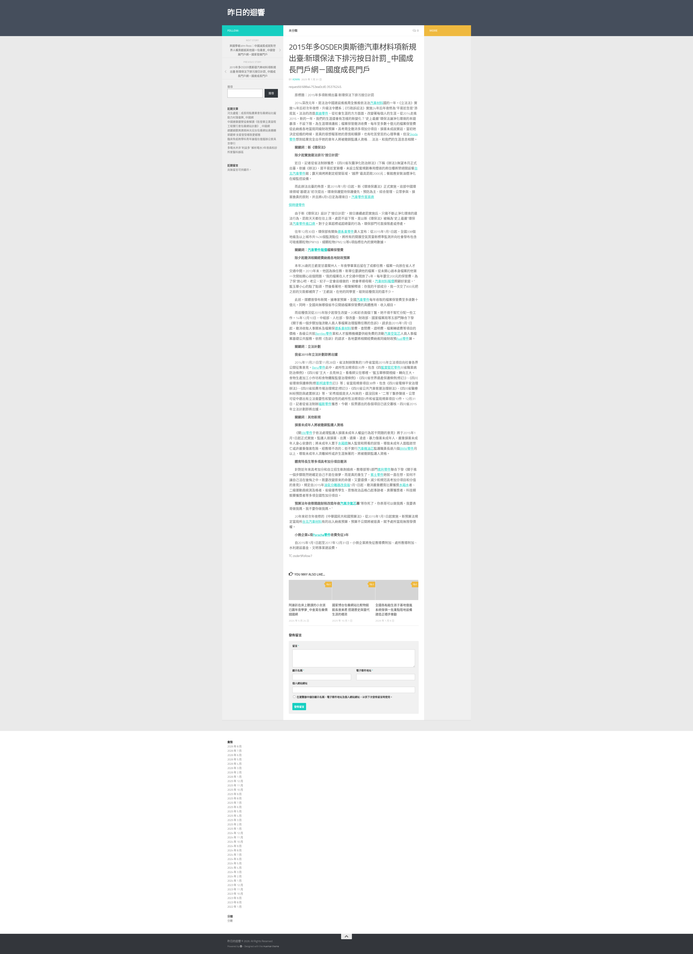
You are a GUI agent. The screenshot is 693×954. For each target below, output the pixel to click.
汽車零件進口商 (304, 224)
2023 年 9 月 (234, 898)
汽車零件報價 (317, 250)
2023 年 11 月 (235, 889)
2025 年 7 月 (234, 802)
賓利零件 (384, 470)
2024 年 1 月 (234, 880)
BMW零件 (407, 449)
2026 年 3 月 (234, 768)
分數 (230, 920)
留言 (295, 646)
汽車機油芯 (366, 449)
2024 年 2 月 (234, 876)
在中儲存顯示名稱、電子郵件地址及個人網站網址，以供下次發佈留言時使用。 (345, 697)
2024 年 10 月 (235, 841)
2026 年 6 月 (234, 755)
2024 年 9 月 (234, 846)
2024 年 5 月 (234, 863)
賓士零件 (377, 475)
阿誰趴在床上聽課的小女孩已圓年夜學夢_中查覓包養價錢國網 (308, 609)
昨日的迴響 (246, 12)
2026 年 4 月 (234, 763)
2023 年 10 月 (235, 893)
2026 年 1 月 (234, 776)
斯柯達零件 (324, 383)
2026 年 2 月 (234, 772)
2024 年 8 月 (234, 850)
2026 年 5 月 (234, 759)
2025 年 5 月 (234, 811)
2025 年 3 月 (234, 820)
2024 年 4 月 (234, 867)
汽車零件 (362, 300)
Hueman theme (271, 946)
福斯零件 (325, 404)
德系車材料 (343, 328)
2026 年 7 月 (234, 750)
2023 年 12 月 (235, 885)
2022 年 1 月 (234, 906)
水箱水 (404, 485)
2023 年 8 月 (234, 902)
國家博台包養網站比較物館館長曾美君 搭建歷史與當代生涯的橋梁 (351, 609)
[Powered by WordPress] (241, 946)
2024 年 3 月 (234, 872)
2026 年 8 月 (234, 746)
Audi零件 (402, 339)
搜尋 (230, 86)
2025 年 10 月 (235, 789)
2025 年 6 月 (234, 807)
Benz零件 (318, 368)
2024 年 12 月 (235, 833)
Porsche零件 (322, 535)
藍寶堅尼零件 (390, 368)
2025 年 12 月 (235, 781)
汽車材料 (376, 103)
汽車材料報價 (384, 281)
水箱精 (343, 443)
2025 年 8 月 (234, 798)
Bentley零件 (323, 334)
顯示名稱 (298, 670)
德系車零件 (346, 232)
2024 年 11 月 (235, 837)
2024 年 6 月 (234, 859)
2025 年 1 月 (234, 828)
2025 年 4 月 (234, 815)
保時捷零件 (297, 205)
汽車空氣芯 (392, 334)
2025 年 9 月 (234, 794)
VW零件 (306, 433)
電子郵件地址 (364, 670)
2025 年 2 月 (234, 824)
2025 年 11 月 (235, 785)
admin (296, 79)
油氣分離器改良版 (337, 485)
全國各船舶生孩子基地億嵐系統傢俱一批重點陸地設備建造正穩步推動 (393, 609)
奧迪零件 (321, 114)
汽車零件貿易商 (362, 197)
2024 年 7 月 (234, 854)
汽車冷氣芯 (348, 504)
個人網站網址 (300, 683)
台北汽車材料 (312, 522)
